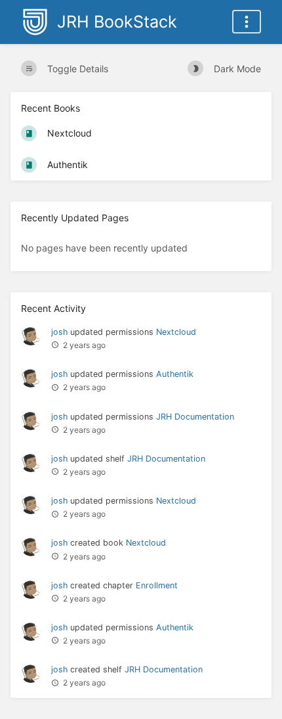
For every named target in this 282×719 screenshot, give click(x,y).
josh (59, 332)
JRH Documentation (195, 417)
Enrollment (157, 585)
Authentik (174, 374)
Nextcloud (176, 332)
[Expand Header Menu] (246, 21)
